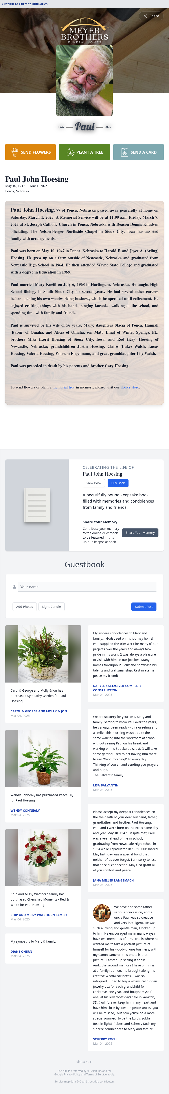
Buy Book (118, 483)
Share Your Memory (140, 532)
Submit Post (144, 606)
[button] (43, 654)
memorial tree (64, 387)
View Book (93, 483)
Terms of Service (96, 1074)
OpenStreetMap (89, 1081)
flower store (130, 387)
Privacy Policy (72, 1074)
